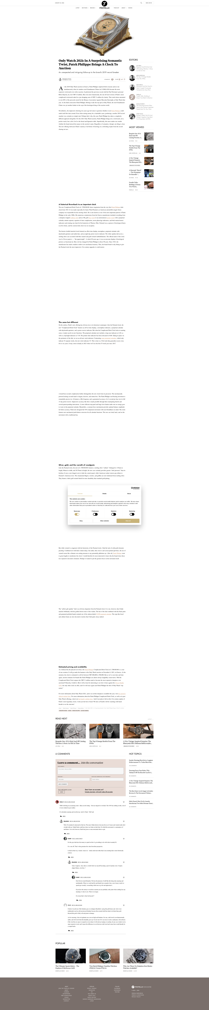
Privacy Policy (136, 997)
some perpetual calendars (108, 338)
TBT (92, 992)
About (123, 8)
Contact (66, 1001)
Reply (64, 816)
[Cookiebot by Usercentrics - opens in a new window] (132, 488)
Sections (84, 8)
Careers (66, 992)
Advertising (66, 994)
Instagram (117, 990)
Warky (69, 838)
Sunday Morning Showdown (92, 999)
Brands (92, 8)
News (69, 710)
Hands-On (92, 990)
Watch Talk (91, 995)
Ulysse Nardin (84, 710)
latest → (150, 719)
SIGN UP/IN (149, 3)
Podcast (116, 8)
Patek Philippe (115, 111)
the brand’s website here (85, 699)
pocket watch (111, 218)
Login (61, 792)
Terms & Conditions (138, 995)
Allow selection (104, 521)
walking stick (74, 218)
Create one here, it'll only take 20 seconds (99, 792)
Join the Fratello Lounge (66, 988)
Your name (60, 776)
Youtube (117, 992)
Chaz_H (62, 802)
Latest (77, 8)
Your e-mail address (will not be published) (101, 776)
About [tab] (129, 493)
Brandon (66, 821)
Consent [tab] (80, 493)
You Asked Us (92, 994)
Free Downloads (66, 995)
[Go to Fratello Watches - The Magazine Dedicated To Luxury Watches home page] (104, 1)
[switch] (95, 514)
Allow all (128, 521)
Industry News (63, 710)
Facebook (117, 988)
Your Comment (61, 766)
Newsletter (66, 999)
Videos (130, 8)
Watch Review (92, 997)
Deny (81, 521)
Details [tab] (105, 493)
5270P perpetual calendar (103, 614)
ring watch (92, 218)
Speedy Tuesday (91, 988)
